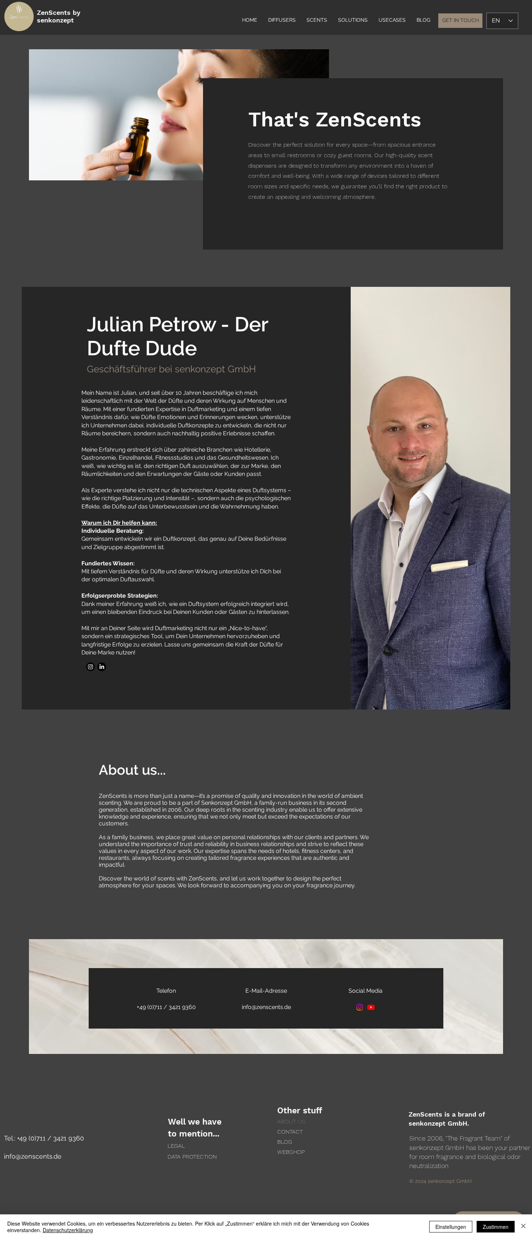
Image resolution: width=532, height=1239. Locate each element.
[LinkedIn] (101, 666)
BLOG (284, 1141)
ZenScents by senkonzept (58, 16)
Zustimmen (495, 1226)
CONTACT (290, 1131)
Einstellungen (450, 1226)
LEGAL (176, 1145)
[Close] (523, 1226)
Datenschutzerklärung (68, 1230)
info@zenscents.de (33, 1156)
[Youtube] (371, 1007)
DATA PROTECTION (192, 1156)
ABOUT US (291, 1121)
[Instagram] (90, 666)
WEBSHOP (291, 1151)
